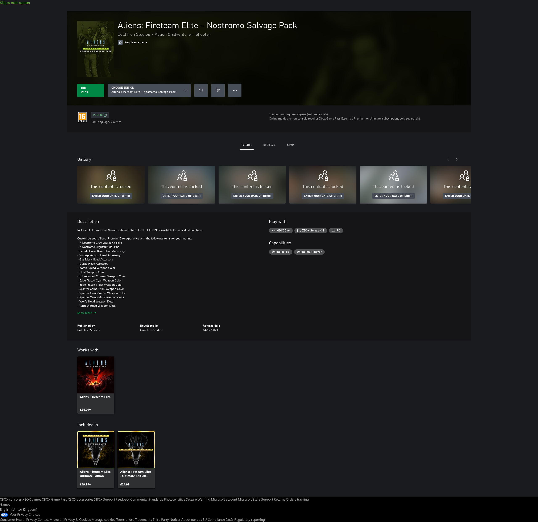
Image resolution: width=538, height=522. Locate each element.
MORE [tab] (291, 145)
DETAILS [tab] (247, 145)
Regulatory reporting (249, 519)
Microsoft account (224, 499)
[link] (95, 385)
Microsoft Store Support (255, 499)
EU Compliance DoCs (218, 519)
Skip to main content (15, 2)
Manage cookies (103, 519)
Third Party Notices (167, 519)
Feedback (122, 499)
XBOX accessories (80, 499)
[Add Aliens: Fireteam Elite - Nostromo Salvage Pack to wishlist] (201, 90)
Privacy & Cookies (77, 519)
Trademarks (143, 519)
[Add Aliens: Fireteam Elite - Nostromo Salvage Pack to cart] (218, 90)
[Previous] (448, 159)
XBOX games (31, 499)
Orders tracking (297, 499)
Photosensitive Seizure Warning (187, 499)
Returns (279, 499)
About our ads (191, 519)
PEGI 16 (98, 115)
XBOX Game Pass (54, 499)
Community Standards (146, 499)
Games (5, 504)
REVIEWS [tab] (269, 145)
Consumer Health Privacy (18, 519)
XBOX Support (104, 499)
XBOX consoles (11, 499)
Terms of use (125, 519)
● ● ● (235, 90)
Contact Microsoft (50, 519)
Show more (84, 313)
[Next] (456, 159)
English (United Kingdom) (18, 509)
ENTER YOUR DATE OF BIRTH (111, 196)
